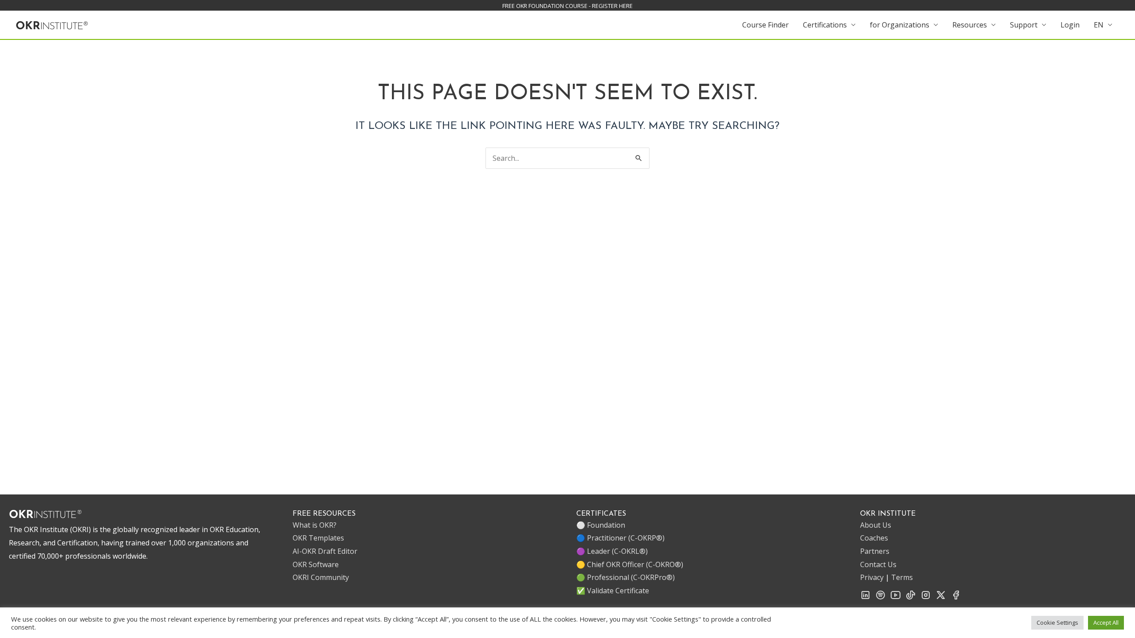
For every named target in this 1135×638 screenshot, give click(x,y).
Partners (874, 551)
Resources (969, 25)
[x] (940, 598)
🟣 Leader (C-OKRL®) (612, 551)
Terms (902, 577)
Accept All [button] (1106, 622)
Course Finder (765, 25)
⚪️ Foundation (600, 525)
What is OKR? (315, 525)
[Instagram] (925, 598)
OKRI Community (321, 577)
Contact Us (878, 564)
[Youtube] (895, 598)
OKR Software (316, 564)
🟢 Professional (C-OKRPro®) (625, 577)
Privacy (872, 577)
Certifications (825, 25)
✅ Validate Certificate (612, 590)
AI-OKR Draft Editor (325, 551)
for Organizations (899, 25)
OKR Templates (318, 538)
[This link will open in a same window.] (52, 24)
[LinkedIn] (865, 598)
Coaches (874, 538)
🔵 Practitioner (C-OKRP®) (620, 538)
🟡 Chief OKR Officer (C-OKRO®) (629, 564)
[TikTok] (910, 598)
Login (1070, 25)
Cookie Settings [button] (1057, 622)
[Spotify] (880, 598)
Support (1023, 25)
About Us (875, 525)
